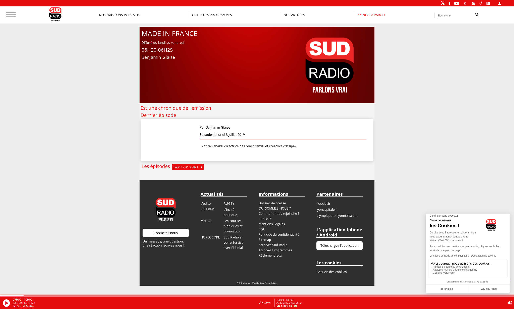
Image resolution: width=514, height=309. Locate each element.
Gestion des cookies (331, 272)
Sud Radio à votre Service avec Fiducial (233, 242)
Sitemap (265, 239)
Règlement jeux (270, 255)
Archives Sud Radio (273, 245)
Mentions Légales (272, 224)
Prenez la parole (371, 15)
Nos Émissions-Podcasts (119, 15)
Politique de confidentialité (279, 234)
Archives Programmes (275, 250)
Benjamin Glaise (218, 127)
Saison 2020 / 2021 (186, 167)
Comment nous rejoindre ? (279, 213)
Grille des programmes (212, 15)
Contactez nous (166, 232)
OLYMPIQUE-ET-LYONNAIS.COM (337, 215)
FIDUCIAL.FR (323, 203)
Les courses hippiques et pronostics (233, 226)
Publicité (265, 219)
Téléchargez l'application (339, 245)
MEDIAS (206, 221)
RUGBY (229, 203)
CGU (262, 229)
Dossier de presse (272, 203)
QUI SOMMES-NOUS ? (275, 208)
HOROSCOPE (210, 237)
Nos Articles (294, 15)
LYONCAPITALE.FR (327, 209)
